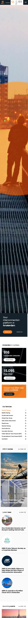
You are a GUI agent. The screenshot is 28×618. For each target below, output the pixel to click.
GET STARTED (9, 394)
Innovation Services (7, 431)
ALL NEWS (21, 512)
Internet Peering (6, 410)
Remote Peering (6, 426)
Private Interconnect (7, 415)
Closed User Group (7, 418)
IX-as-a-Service (6, 428)
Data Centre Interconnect (9, 420)
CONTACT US (19, 332)
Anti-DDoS (4, 439)
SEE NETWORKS (9, 359)
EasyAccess (5, 423)
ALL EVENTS (21, 606)
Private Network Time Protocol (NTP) (12, 436)
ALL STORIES (21, 449)
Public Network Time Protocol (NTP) (12, 434)
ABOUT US (7, 332)
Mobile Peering (6, 413)
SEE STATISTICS (9, 378)
